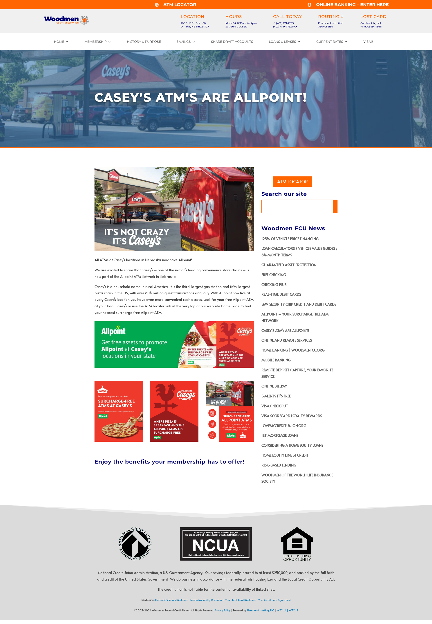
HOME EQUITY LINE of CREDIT (285, 455)
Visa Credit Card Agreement (274, 599)
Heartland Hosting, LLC (260, 610)
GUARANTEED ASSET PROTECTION (288, 264)
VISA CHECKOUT (274, 405)
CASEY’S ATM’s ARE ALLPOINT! (285, 330)
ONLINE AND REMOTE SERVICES (286, 340)
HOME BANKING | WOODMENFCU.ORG (293, 349)
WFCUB (293, 610)
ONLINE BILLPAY (274, 385)
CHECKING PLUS (273, 284)
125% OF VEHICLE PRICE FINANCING (290, 238)
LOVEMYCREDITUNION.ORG (283, 425)
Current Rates (329, 42)
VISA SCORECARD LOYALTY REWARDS (291, 415)
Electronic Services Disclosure (171, 599)
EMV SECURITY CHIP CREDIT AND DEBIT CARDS (298, 304)
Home (59, 42)
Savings (184, 42)
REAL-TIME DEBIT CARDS (281, 294)
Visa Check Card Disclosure (240, 599)
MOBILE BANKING (276, 359)
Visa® (368, 42)
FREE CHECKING (273, 274)
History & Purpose (144, 42)
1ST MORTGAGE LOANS (279, 435)
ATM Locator (292, 181)
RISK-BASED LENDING (278, 464)
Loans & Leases (282, 42)
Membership (95, 42)
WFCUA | (283, 610)
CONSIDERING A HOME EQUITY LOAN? (292, 445)
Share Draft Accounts (232, 42)
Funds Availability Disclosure (206, 599)
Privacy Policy (222, 610)
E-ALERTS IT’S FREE (276, 395)
